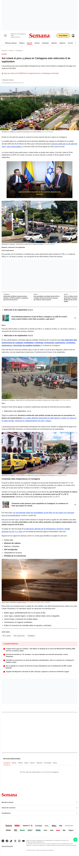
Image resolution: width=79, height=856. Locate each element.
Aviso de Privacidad (9, 846)
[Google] (3, 841)
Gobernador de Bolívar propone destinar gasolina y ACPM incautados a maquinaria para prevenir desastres (15, 298)
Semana (4, 50)
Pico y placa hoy (19, 635)
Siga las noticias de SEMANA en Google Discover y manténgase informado (31, 73)
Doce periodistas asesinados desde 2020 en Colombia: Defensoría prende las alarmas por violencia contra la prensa (47, 298)
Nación (11, 50)
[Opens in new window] (7, 841)
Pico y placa (7, 635)
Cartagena (19, 50)
